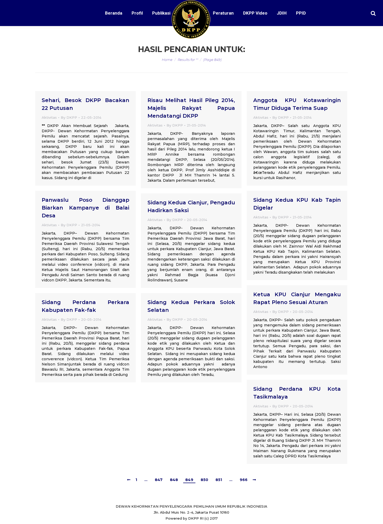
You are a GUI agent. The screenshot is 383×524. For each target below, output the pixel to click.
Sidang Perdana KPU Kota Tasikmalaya (297, 393)
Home (167, 60)
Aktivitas (49, 117)
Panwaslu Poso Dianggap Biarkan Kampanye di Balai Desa (85, 208)
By (69, 117)
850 (204, 479)
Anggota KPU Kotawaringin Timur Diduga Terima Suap (297, 104)
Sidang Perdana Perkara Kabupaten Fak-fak (85, 306)
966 (244, 479)
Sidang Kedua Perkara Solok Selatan (191, 306)
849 (189, 479)
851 (218, 479)
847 (159, 479)
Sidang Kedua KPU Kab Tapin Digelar (297, 204)
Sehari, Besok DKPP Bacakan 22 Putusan (85, 104)
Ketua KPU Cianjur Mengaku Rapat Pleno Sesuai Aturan (297, 298)
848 (174, 479)
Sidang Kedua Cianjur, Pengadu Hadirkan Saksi (191, 206)
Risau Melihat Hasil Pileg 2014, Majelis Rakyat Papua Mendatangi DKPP (191, 108)
